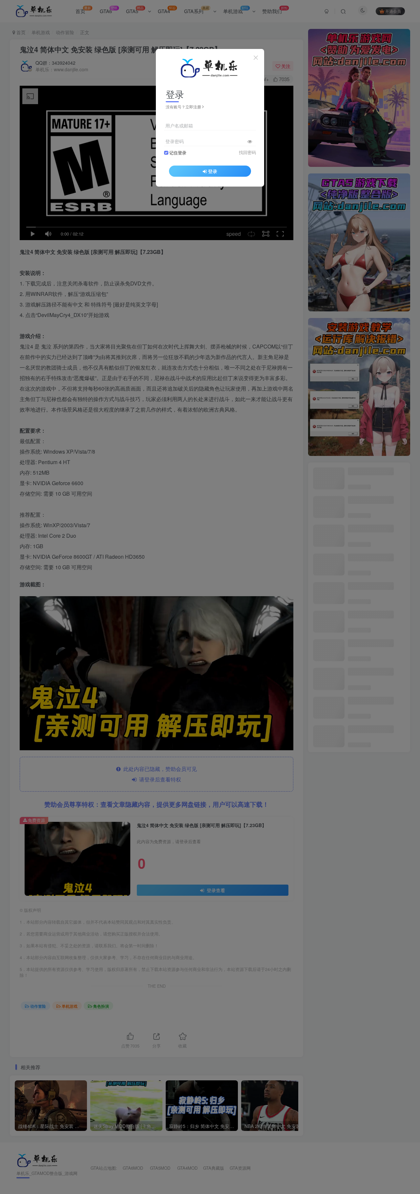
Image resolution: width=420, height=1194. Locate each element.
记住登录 (177, 153)
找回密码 (247, 152)
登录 (212, 171)
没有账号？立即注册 (183, 106)
